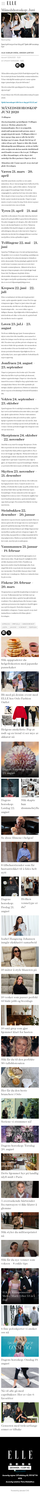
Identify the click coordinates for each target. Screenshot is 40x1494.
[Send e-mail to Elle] (29, 1464)
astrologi (6, 624)
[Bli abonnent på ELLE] (20, 1471)
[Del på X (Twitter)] (22, 65)
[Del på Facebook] (17, 65)
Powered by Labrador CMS (20, 1491)
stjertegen (33, 627)
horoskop (22, 627)
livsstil (4, 627)
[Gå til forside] (11, 3)
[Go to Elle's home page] (20, 1455)
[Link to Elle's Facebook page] (17, 1464)
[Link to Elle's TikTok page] (23, 1464)
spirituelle (16, 624)
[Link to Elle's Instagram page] (11, 1464)
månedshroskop (28, 624)
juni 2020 (13, 627)
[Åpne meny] (3, 3)
